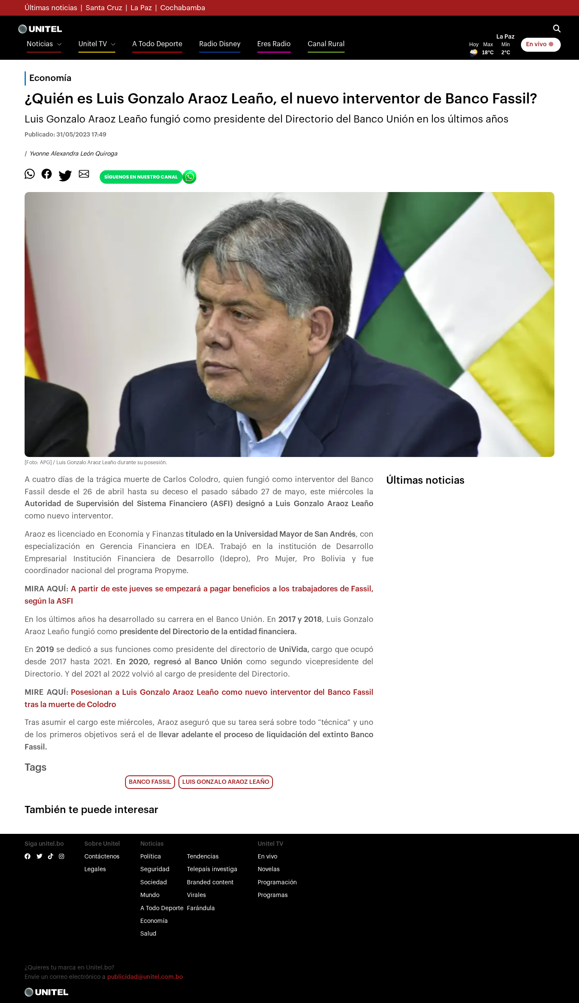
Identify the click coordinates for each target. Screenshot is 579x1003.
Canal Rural (326, 44)
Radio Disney (219, 44)
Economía (154, 921)
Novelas (269, 869)
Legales (95, 869)
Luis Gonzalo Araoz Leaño (225, 782)
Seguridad (155, 869)
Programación (277, 883)
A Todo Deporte (157, 44)
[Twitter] (65, 175)
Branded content (210, 883)
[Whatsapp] (30, 173)
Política (150, 857)
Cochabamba (182, 7)
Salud (148, 934)
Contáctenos (102, 857)
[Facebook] (47, 173)
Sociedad (153, 883)
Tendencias (203, 857)
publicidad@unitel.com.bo (145, 977)
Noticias (40, 44)
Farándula (201, 908)
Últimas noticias (51, 7)
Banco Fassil (150, 782)
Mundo (149, 895)
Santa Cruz (104, 7)
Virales (196, 895)
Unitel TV (92, 44)
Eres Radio (274, 44)
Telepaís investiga (212, 869)
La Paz (141, 7)
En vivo (537, 44)
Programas (273, 895)
